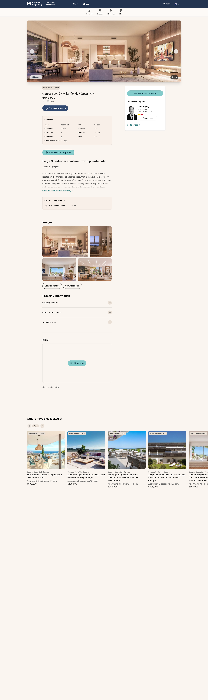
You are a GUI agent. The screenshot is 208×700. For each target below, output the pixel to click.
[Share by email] (48, 101)
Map (121, 14)
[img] (139, 114)
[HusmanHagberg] (41, 4)
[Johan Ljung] (132, 113)
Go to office (132, 125)
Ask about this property (145, 93)
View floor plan (72, 286)
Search (169, 4)
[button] (77, 253)
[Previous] (29, 426)
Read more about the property (56, 190)
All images (36, 77)
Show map (79, 363)
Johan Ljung (143, 106)
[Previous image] (32, 51)
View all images (52, 286)
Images (100, 14)
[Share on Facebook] (43, 101)
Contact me (148, 118)
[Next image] (176, 51)
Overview (89, 14)
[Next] (42, 426)
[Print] (52, 101)
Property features (57, 108)
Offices (86, 4)
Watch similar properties (60, 152)
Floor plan (111, 14)
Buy (74, 4)
